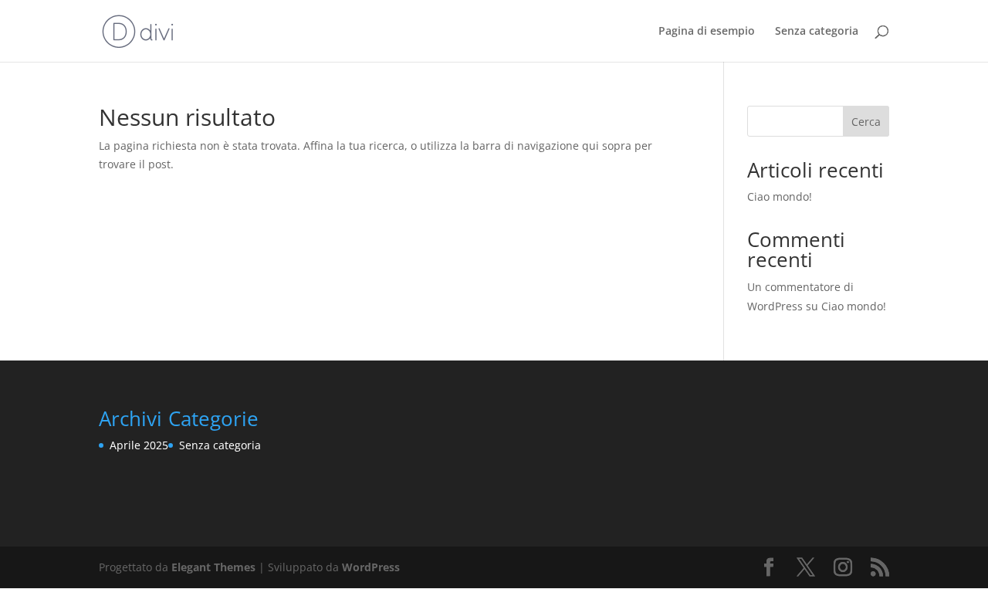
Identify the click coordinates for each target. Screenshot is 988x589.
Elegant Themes (213, 567)
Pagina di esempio (706, 31)
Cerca (866, 121)
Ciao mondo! (779, 196)
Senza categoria (816, 31)
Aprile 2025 (139, 445)
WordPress (371, 567)
